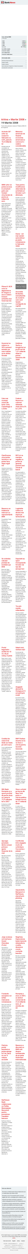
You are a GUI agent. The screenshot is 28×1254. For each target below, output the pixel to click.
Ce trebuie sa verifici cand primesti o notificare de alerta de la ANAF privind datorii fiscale (13, 1204)
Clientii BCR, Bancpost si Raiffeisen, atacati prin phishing (20, 894)
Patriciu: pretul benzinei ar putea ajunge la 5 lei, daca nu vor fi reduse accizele (6, 1052)
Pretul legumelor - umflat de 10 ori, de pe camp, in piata (7, 652)
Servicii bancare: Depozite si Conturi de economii (12, 66)
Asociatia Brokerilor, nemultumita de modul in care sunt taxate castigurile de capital (21, 299)
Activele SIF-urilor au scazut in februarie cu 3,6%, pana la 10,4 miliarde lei (6, 138)
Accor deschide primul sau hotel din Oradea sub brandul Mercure (13, 1212)
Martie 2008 (17, 119)
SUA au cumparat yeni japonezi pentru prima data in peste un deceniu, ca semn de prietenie (13, 1208)
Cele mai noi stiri (7, 1240)
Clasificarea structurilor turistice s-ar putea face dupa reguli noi (6, 460)
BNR (14, 1238)
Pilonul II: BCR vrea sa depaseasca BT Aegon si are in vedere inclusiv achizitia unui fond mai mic (7, 294)
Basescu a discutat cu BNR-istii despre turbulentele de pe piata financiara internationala (21, 1052)
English (13, 1240)
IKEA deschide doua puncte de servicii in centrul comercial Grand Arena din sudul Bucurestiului (13, 1227)
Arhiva (4, 119)
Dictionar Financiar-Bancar (7, 60)
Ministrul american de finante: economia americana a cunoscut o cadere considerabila (21, 139)
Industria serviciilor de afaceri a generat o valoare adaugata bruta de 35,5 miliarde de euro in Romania (14, 1200)
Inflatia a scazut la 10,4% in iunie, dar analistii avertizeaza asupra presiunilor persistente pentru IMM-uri (13, 1223)
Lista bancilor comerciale (7, 67)
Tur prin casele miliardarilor (20, 608)
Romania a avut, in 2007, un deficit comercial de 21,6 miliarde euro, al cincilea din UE (21, 1001)
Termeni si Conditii (14, 1250)
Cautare (23, 1240)
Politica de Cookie (6, 1248)
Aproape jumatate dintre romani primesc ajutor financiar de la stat (7, 847)
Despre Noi (7, 1245)
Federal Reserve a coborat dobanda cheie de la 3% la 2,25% (21, 403)
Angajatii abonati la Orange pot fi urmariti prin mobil (21, 691)
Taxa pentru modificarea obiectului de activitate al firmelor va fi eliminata (20, 190)
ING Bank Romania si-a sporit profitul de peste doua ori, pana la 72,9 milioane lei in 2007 (7, 795)
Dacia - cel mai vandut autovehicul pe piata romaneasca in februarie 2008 (20, 240)
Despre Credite (5, 62)
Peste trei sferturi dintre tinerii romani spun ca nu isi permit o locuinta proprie (13, 1220)
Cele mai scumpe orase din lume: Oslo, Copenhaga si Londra (7, 403)
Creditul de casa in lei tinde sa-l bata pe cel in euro (7, 742)
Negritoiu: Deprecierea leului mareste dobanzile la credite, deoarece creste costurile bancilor (21, 945)
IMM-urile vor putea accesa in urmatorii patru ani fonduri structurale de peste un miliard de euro (7, 193)
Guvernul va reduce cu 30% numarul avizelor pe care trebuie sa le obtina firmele (6, 349)
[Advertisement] (14, 20)
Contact (21, 1243)
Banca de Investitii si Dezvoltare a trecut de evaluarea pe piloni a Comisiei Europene (12, 1216)
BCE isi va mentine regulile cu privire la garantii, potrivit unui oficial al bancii (20, 462)
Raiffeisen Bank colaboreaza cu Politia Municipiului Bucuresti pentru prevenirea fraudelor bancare (6, 1109)
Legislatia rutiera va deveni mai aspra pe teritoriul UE (20, 513)
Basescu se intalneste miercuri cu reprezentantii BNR (7, 513)
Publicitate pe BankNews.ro (10, 1246)
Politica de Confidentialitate (18, 1248)
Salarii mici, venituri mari (20, 649)
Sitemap (20, 1246)
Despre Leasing (5, 64)
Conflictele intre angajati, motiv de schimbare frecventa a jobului (21, 846)
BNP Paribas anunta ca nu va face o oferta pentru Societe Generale (21, 744)
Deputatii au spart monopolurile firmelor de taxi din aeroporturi (21, 564)
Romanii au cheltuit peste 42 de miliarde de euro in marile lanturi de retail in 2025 (14, 1192)
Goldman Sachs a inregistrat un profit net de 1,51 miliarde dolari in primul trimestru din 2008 (21, 351)
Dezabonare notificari (16, 1245)
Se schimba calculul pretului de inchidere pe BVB (6, 563)
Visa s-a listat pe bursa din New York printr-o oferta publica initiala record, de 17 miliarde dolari (21, 796)
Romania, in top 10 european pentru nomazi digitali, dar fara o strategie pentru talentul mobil (14, 1196)
